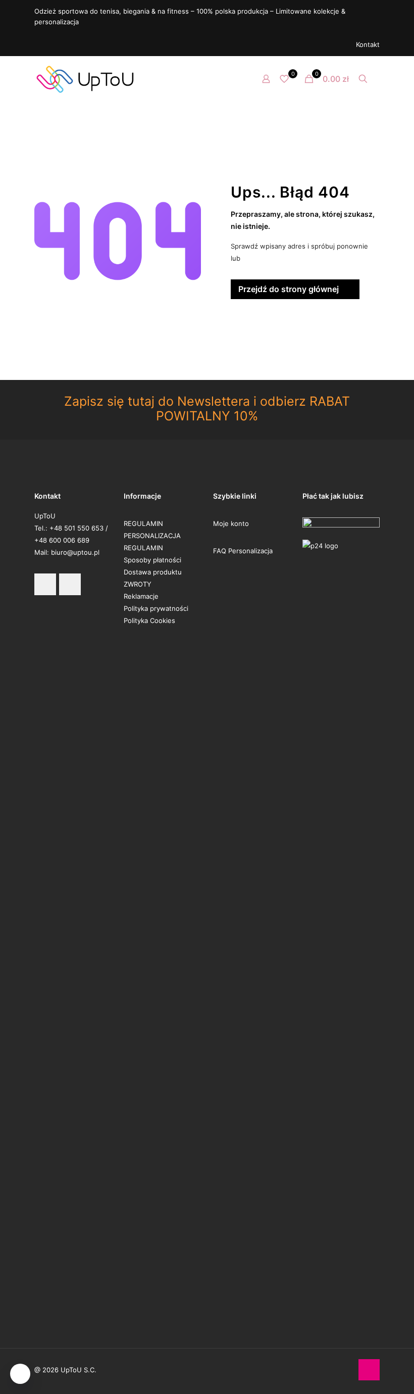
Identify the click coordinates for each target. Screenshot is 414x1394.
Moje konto (231, 523)
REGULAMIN (143, 523)
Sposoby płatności (152, 560)
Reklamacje (141, 596)
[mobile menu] (230, 78)
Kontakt (368, 44)
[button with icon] (45, 584)
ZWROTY (137, 584)
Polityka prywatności (156, 608)
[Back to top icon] (369, 1369)
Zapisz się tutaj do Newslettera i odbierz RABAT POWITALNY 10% (207, 408)
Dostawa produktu (153, 572)
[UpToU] (84, 79)
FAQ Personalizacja (243, 551)
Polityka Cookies (149, 620)
